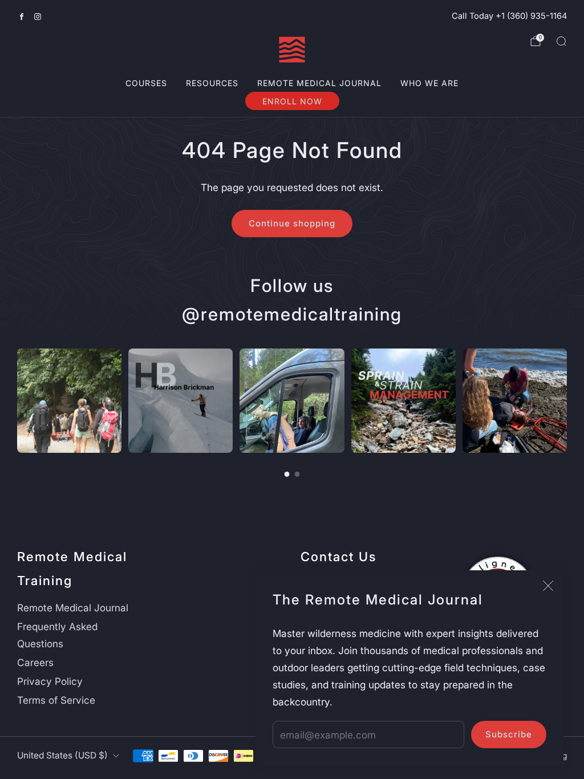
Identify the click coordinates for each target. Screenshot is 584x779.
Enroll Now (292, 101)
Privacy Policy (50, 681)
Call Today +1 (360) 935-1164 (509, 16)
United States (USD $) (62, 755)
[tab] (287, 474)
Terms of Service (56, 700)
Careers (35, 662)
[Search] (561, 41)
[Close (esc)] (548, 585)
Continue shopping (292, 223)
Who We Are (429, 83)
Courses (146, 83)
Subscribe (508, 734)
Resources (212, 83)
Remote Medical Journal (319, 83)
